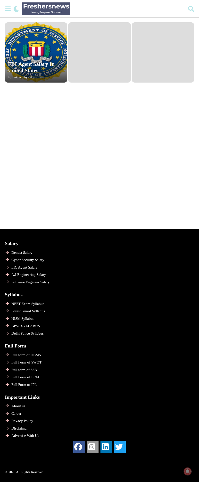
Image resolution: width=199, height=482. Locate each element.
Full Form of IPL (24, 385)
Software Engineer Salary (30, 282)
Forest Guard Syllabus (28, 311)
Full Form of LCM (25, 377)
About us (18, 406)
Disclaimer (19, 428)
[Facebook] (79, 447)
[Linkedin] (106, 447)
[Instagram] (93, 447)
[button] (8, 9)
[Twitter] (120, 447)
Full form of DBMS (26, 355)
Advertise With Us (25, 436)
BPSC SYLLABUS (25, 326)
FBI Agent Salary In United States (31, 67)
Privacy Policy (22, 421)
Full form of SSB (24, 370)
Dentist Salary (22, 252)
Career (16, 413)
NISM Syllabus (22, 319)
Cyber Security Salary (27, 260)
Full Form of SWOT (26, 362)
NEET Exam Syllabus (27, 304)
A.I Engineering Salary (28, 275)
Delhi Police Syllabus (27, 333)
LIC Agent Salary (24, 267)
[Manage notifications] (187, 471)
